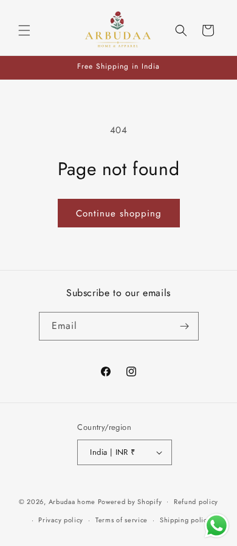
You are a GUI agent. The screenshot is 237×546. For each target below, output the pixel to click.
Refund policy (196, 501)
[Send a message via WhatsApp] (216, 525)
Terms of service (121, 520)
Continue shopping (119, 213)
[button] (24, 30)
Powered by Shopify (130, 501)
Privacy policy (60, 520)
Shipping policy (185, 520)
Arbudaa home (72, 501)
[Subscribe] (184, 326)
